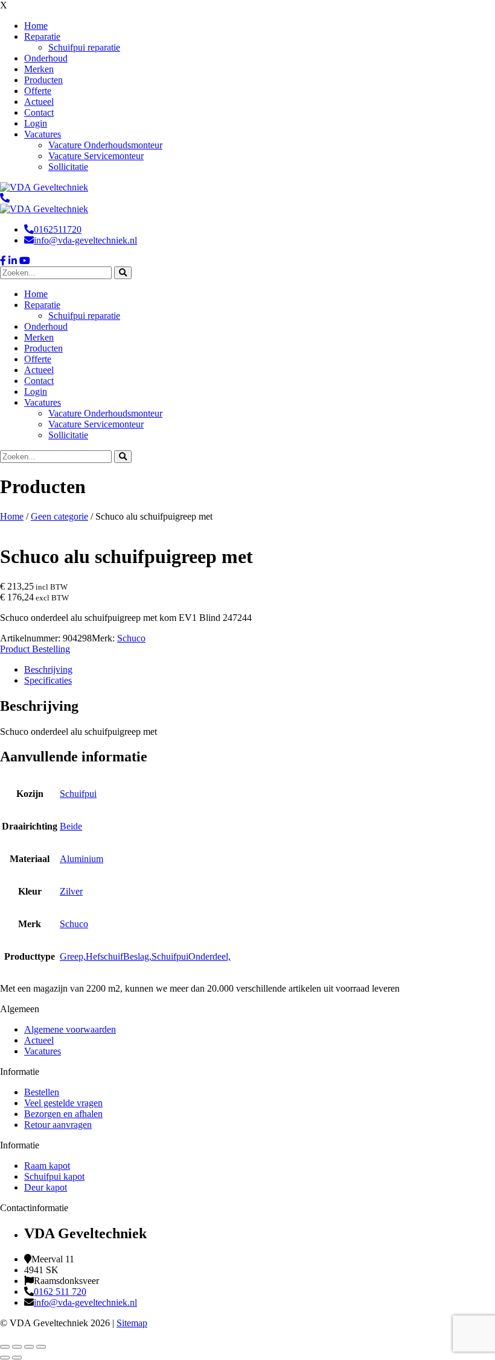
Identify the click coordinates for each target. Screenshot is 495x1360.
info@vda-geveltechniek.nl (85, 240)
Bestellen (41, 1092)
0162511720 (57, 229)
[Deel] (29, 1347)
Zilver (71, 891)
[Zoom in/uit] (5, 1347)
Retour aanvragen (58, 1124)
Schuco (131, 638)
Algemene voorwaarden (70, 1029)
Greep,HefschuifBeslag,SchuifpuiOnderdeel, (145, 956)
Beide (71, 826)
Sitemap (132, 1323)
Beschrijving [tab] (48, 669)
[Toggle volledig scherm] (17, 1347)
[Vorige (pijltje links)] (5, 1357)
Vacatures (42, 1051)
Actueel (39, 1040)
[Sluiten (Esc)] (41, 1347)
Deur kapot (45, 1187)
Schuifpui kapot (54, 1176)
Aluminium (81, 859)
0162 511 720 (60, 1291)
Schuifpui (78, 794)
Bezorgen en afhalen (63, 1114)
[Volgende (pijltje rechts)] (17, 1357)
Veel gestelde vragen (63, 1103)
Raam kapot (47, 1165)
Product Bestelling (35, 649)
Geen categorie (59, 516)
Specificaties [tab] (48, 680)
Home (12, 516)
